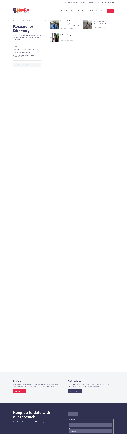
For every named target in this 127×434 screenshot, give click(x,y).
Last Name (72, 429)
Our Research (17, 21)
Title (69, 411)
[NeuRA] (21, 11)
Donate (110, 11)
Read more (18, 391)
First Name (72, 422)
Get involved (73, 391)
